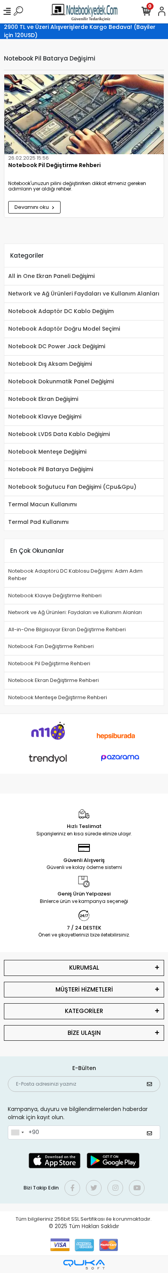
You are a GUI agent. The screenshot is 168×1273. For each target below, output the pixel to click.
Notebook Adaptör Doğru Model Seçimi (64, 329)
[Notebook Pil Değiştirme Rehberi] (84, 114)
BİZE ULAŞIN (84, 1033)
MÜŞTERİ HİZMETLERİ (84, 989)
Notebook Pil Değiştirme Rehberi (54, 165)
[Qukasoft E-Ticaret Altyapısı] (84, 1264)
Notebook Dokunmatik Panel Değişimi (61, 381)
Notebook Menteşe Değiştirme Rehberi (57, 697)
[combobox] (17, 1132)
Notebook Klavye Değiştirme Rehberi (55, 595)
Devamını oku (32, 207)
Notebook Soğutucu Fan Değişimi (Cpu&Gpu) (72, 487)
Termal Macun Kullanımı (42, 504)
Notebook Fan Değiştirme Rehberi (51, 646)
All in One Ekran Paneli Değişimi (51, 276)
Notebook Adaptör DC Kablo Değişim (61, 311)
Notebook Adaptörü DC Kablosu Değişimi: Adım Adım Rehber (75, 574)
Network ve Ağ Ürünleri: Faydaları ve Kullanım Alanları (75, 612)
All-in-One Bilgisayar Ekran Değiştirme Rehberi (67, 629)
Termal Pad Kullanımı (38, 522)
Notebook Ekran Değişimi (43, 399)
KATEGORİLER (84, 1011)
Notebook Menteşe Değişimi (47, 452)
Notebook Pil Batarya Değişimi (50, 469)
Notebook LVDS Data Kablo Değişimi (59, 434)
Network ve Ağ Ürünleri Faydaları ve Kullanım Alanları (83, 293)
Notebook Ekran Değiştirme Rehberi (53, 680)
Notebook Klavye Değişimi (44, 416)
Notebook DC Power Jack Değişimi (56, 346)
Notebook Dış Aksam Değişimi (50, 364)
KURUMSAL (84, 967)
